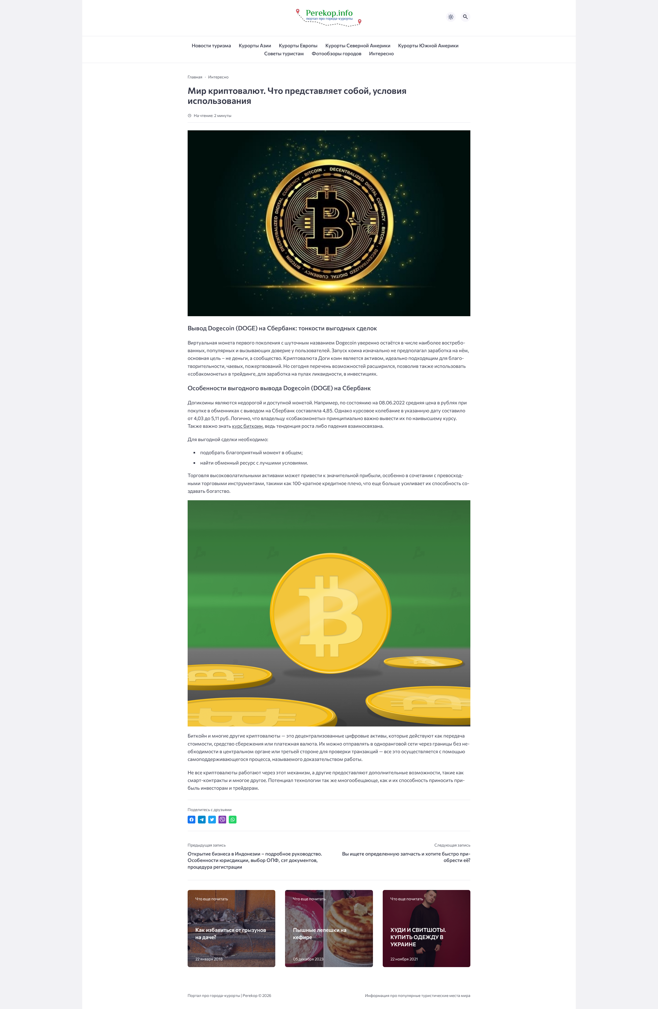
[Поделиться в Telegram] (202, 819)
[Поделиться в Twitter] (212, 819)
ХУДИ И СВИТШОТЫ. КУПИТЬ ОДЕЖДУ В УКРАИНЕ (418, 936)
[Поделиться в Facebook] (191, 819)
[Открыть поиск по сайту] (465, 17)
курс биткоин (247, 426)
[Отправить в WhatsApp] (232, 819)
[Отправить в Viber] (222, 819)
